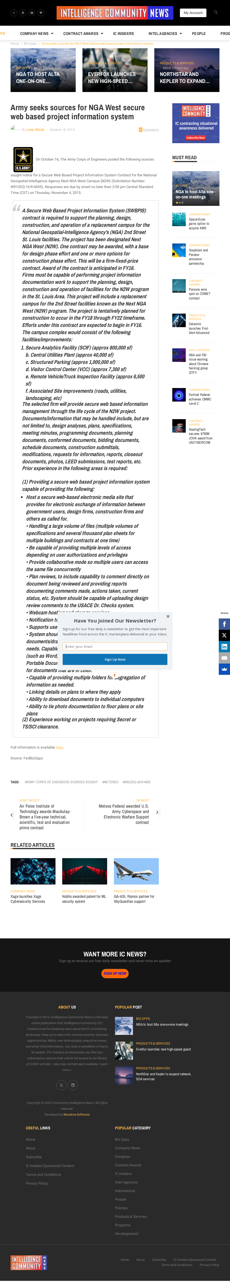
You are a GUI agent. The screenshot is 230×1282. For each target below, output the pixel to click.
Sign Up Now (115, 659)
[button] (115, 620)
